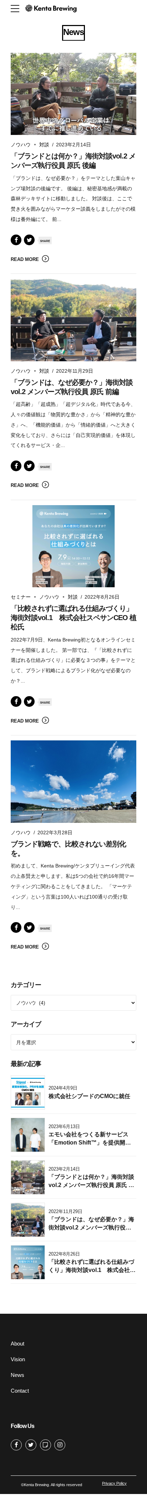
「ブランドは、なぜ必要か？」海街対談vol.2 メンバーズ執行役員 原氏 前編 (91, 1227)
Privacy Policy (114, 1483)
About (17, 1344)
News (17, 1375)
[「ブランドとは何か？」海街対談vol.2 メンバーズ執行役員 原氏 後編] (73, 94)
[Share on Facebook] (16, 240)
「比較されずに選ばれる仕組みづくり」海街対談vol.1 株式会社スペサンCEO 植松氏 (73, 617)
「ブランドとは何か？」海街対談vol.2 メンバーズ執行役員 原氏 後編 (91, 1185)
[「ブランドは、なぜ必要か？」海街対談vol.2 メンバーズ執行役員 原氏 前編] (73, 320)
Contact (20, 1391)
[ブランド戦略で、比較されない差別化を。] (73, 781)
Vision (18, 1359)
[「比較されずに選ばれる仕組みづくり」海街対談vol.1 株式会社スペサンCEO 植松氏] (73, 546)
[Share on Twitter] (29, 240)
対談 (44, 144)
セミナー (21, 597)
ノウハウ (21, 144)
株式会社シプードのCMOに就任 (89, 1096)
